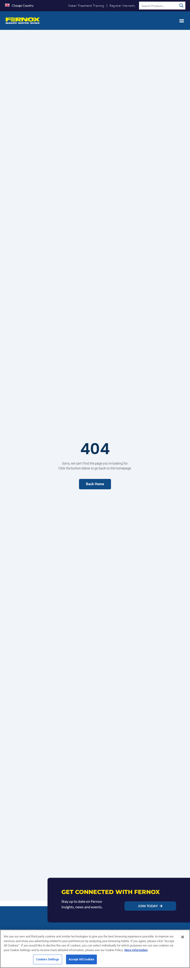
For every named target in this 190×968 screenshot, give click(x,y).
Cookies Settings (47, 959)
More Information (136, 950)
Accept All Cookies (81, 959)
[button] (181, 20)
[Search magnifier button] (181, 5)
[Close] (182, 937)
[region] (95, 949)
